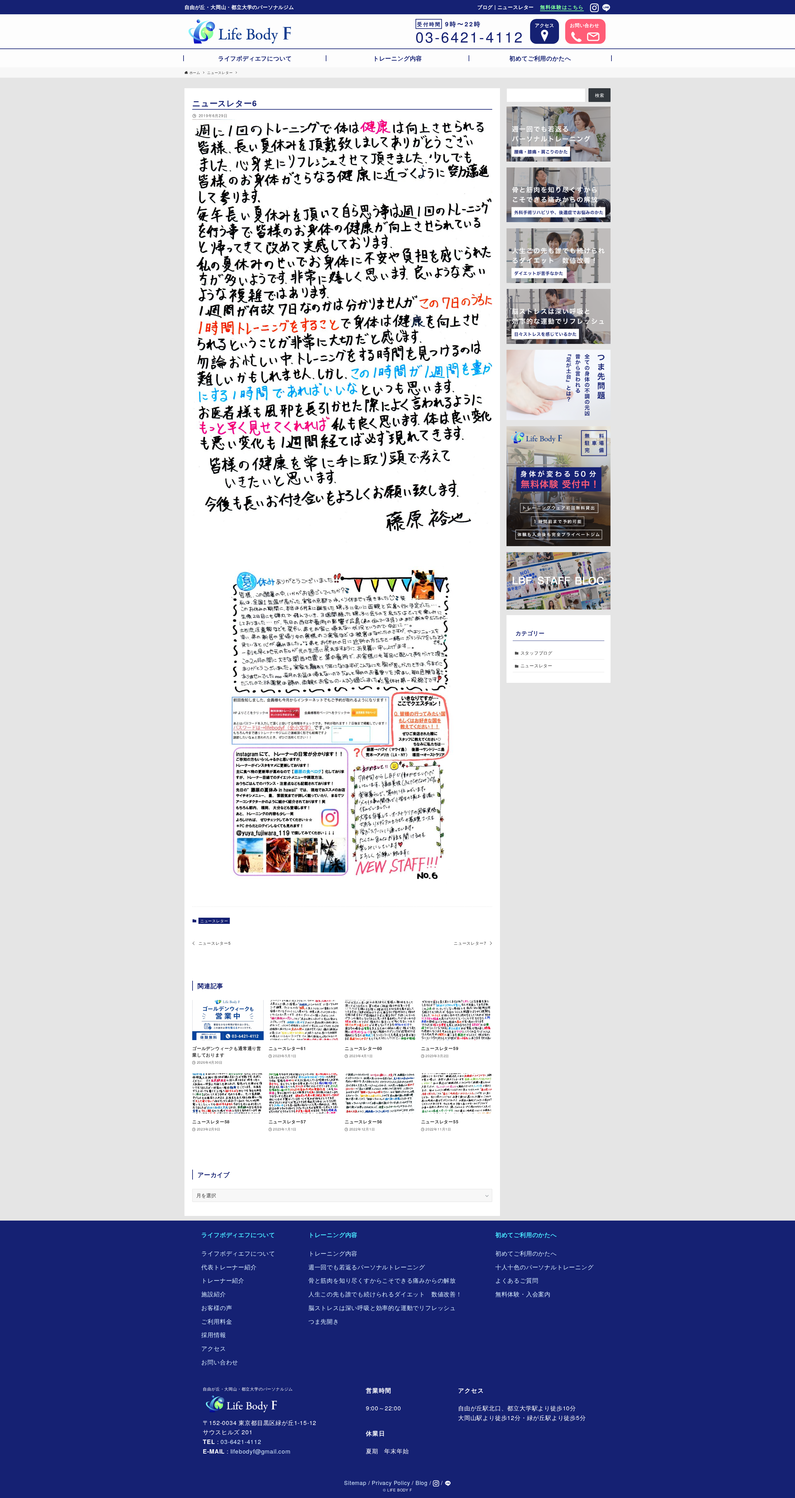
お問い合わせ (219, 1362)
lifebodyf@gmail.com (260, 1451)
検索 (599, 95)
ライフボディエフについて (238, 1235)
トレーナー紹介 (222, 1280)
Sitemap (355, 1482)
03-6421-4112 (470, 36)
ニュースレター (515, 7)
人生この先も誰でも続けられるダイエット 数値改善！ (385, 1294)
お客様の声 (216, 1307)
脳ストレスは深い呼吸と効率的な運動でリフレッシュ (382, 1307)
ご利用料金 (216, 1321)
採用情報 (213, 1334)
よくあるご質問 (516, 1280)
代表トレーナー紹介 (229, 1267)
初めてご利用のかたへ (526, 1235)
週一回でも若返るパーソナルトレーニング (366, 1267)
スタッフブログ (536, 653)
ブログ (485, 7)
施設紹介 (213, 1294)
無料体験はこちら (562, 7)
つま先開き (323, 1321)
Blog (422, 1482)
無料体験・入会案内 (523, 1294)
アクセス (213, 1348)
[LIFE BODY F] (239, 31)
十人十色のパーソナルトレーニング (544, 1267)
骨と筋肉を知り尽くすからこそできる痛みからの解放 (382, 1280)
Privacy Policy (391, 1482)
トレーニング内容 (332, 1235)
